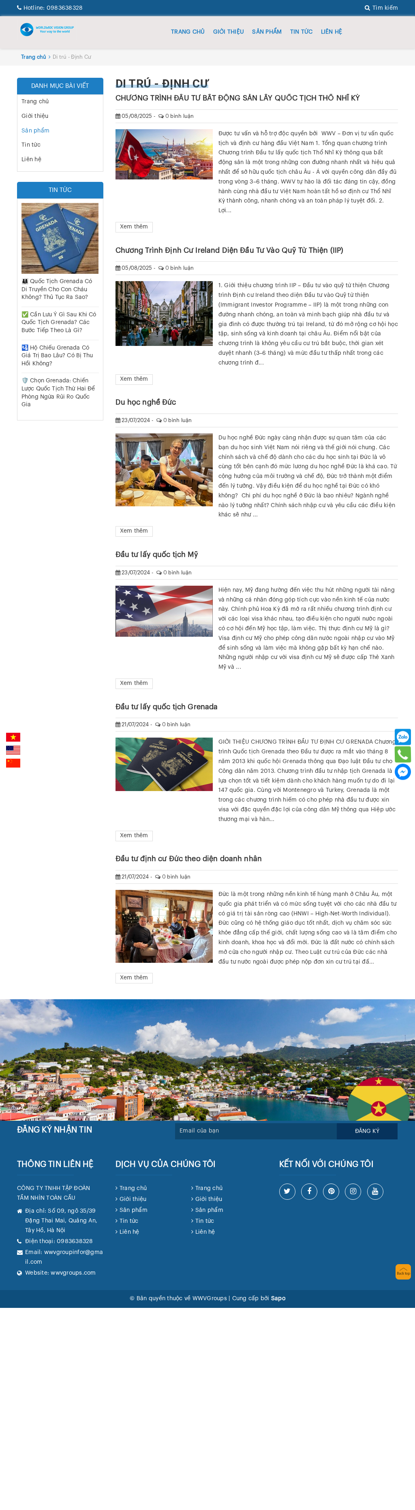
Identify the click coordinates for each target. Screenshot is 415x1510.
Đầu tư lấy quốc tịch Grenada (167, 706)
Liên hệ (331, 32)
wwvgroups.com (73, 1273)
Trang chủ (188, 32)
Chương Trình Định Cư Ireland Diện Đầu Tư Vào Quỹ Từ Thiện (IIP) (230, 250)
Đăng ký (367, 1131)
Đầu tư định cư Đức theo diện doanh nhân (189, 858)
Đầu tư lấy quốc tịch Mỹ (157, 554)
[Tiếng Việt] (13, 737)
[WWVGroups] (47, 29)
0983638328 (53, 8)
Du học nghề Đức (146, 402)
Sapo (278, 1298)
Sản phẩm (267, 32)
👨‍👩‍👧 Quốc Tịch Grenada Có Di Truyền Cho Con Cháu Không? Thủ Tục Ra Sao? (56, 289)
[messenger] (403, 772)
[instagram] (353, 1192)
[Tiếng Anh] (13, 750)
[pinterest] (331, 1192)
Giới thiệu (228, 32)
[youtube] (375, 1192)
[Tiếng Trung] (13, 763)
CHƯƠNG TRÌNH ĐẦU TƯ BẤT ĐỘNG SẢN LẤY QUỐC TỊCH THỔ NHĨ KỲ (238, 98)
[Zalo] (403, 737)
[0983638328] (402, 754)
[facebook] (309, 1192)
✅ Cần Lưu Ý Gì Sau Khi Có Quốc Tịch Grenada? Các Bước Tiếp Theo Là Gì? (58, 322)
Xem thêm (134, 227)
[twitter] (287, 1192)
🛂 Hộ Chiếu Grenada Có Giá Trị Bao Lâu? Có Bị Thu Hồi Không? (57, 356)
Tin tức (301, 32)
